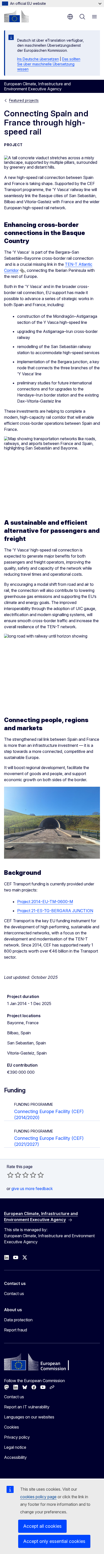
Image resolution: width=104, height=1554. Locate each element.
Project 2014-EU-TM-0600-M (45, 901)
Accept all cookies (42, 1526)
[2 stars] (14, 1175)
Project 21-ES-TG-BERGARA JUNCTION (55, 910)
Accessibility (15, 1457)
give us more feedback (32, 1188)
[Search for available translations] (22, 270)
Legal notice (15, 1447)
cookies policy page (38, 1496)
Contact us (14, 1293)
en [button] (70, 16)
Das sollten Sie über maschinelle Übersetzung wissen (48, 64)
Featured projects (24, 100)
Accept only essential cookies (54, 1541)
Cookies (11, 1427)
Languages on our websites (29, 1416)
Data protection (18, 1319)
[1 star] (10, 1175)
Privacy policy (17, 1437)
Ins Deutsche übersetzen (38, 59)
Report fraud (15, 1329)
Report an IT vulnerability (26, 1406)
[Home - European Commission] (16, 16)
